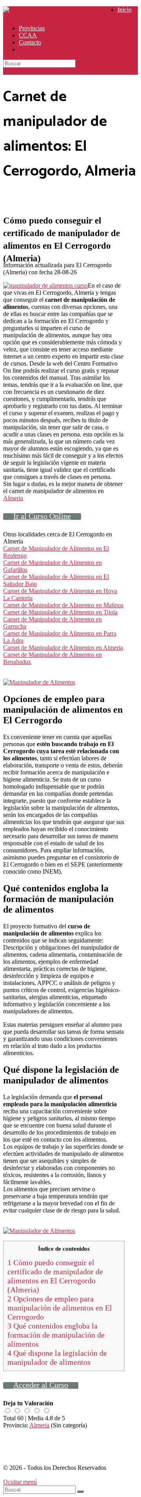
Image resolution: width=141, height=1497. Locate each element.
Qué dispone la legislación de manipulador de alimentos (57, 1357)
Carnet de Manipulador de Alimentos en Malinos (63, 605)
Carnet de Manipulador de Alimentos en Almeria (63, 647)
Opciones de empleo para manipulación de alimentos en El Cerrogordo (59, 1307)
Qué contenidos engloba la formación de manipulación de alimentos (56, 1334)
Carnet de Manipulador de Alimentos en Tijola (60, 612)
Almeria (13, 498)
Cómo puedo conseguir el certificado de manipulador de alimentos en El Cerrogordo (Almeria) (55, 1276)
